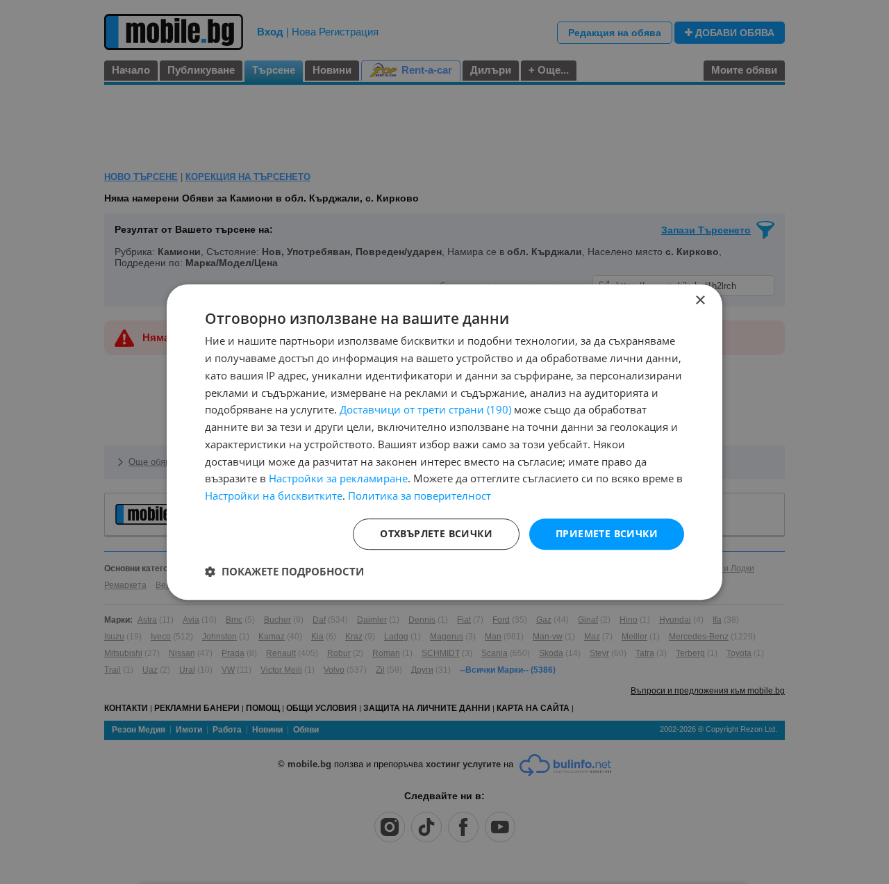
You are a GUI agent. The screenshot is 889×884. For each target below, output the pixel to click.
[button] (284, 571)
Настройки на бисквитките (273, 495)
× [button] (700, 300)
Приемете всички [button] (607, 533)
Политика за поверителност (419, 495)
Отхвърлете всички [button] (436, 533)
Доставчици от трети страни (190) (425, 410)
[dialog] (444, 442)
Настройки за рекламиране (338, 479)
